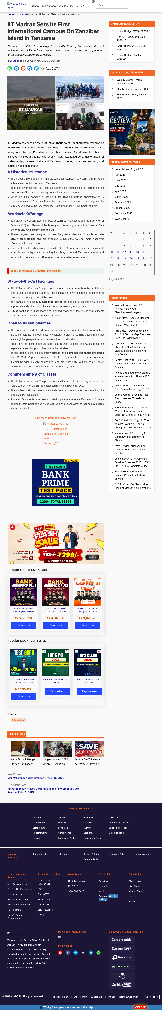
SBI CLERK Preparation (20, 889)
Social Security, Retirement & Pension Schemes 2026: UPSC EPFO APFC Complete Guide (132, 462)
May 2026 (119, 185)
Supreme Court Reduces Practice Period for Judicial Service (129, 475)
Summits (88, 827)
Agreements (64, 833)
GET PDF (140, 1007)
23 (151, 258)
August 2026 (129, 169)
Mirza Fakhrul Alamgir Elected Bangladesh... (23, 761)
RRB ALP (73, 886)
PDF (72, 5)
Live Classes (135, 886)
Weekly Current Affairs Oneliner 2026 (129, 82)
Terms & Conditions (129, 996)
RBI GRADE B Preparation (14, 916)
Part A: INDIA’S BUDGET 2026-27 (131, 38)
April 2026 (120, 191)
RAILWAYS (43, 894)
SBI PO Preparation (17, 884)
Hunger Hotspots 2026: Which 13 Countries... (56, 761)
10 (111, 252)
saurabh (14, 60)
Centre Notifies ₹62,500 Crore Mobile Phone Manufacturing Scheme (131, 364)
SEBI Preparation (16, 894)
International (49, 5)
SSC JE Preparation (18, 899)
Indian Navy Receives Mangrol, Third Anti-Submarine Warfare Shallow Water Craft (132, 322)
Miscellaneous (116, 833)
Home (10, 14)
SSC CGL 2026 (76, 891)
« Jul (111, 289)
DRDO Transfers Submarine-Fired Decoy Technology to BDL (132, 387)
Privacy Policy (150, 996)
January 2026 (122, 208)
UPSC (41, 915)
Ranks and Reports (119, 822)
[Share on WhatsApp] (9, 68)
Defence (87, 822)
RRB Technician (76, 881)
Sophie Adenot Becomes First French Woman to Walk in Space (131, 398)
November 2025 (123, 219)
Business (88, 817)
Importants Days (92, 838)
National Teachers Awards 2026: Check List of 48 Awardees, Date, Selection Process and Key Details (132, 349)
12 (124, 252)
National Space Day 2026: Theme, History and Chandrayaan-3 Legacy (129, 309)
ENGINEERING (46, 910)
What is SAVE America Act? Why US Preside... (88, 761)
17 (111, 258)
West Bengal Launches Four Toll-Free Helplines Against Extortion (130, 450)
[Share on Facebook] (29, 68)
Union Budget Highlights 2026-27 (130, 57)
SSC (40, 889)
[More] (93, 2)
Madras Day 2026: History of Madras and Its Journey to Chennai (130, 437)
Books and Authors (68, 838)
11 (118, 252)
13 (131, 252)
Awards (62, 822)
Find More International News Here (55, 418)
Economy (88, 833)
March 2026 (121, 197)
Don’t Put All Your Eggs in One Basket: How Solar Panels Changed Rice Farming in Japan (132, 424)
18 (118, 258)
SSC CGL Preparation (19, 904)
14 (137, 252)
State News (39, 827)
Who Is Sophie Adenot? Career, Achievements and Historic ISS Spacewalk (132, 376)
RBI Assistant (14, 910)
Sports (61, 817)
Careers (108, 898)
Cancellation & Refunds (102, 996)
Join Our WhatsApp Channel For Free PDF (36, 270)
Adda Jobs (63, 854)
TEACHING (44, 899)
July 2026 (119, 174)
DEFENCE (43, 904)
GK (82, 5)
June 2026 (120, 180)
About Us (103, 881)
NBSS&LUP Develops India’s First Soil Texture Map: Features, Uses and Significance (132, 334)
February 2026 (122, 202)
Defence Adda (90, 859)
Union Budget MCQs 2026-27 (133, 31)
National (34, 5)
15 (144, 252)
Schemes (63, 827)
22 (144, 258)
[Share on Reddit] (23, 68)
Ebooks (133, 896)
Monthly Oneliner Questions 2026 (132, 96)
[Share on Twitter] (36, 68)
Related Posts (17, 733)
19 (124, 258)
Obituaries (114, 817)
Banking (63, 5)
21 (137, 258)
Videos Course (136, 891)
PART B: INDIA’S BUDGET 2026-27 (132, 48)
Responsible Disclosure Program (69, 996)
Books (132, 901)
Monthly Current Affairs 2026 (133, 89)
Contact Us (104, 886)
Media (102, 891)
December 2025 (123, 213)
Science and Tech (118, 827)
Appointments (40, 833)
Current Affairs (91, 854)
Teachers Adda (40, 854)
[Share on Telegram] (16, 68)
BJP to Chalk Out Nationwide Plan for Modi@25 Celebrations (132, 486)
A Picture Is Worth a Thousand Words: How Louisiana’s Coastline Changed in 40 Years (132, 411)
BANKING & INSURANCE (44, 882)
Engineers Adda (117, 854)
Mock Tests (135, 881)
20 (131, 258)
